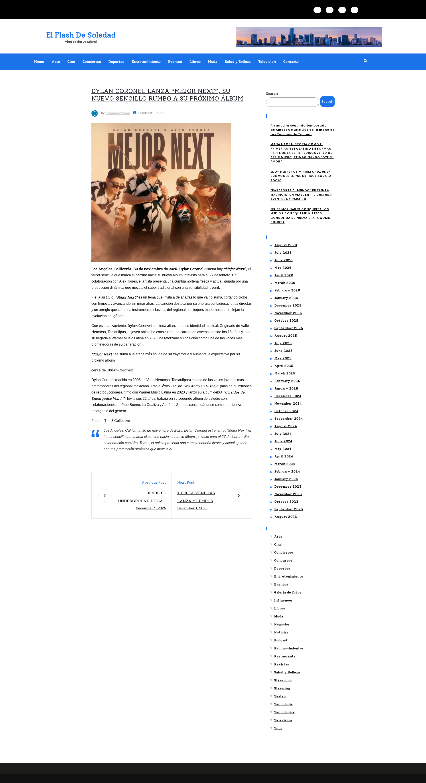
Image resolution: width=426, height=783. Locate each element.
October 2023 (286, 502)
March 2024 (284, 464)
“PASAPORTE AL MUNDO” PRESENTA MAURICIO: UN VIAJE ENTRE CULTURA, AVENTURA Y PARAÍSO (301, 194)
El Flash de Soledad (81, 35)
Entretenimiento (146, 61)
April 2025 (283, 366)
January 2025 (286, 388)
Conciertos (92, 61)
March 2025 (284, 373)
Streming (282, 688)
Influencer (283, 600)
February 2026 (287, 290)
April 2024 (283, 456)
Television (267, 61)
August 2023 (285, 517)
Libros (195, 61)
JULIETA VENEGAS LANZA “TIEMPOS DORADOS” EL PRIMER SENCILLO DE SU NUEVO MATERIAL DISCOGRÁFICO (201, 497)
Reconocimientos (289, 648)
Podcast (281, 640)
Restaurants (285, 656)
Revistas (281, 664)
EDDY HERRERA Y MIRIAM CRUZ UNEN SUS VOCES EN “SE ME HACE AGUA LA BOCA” (300, 176)
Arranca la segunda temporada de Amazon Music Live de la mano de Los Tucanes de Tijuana (302, 129)
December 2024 (287, 396)
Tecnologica (284, 712)
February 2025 (287, 381)
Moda (212, 61)
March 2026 (284, 283)
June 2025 (283, 351)
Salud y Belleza (238, 61)
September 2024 (288, 419)
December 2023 (288, 486)
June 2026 (283, 260)
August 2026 (285, 245)
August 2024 (285, 426)
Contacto (291, 61)
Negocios (282, 624)
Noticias (281, 632)
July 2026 (283, 253)
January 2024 (286, 479)
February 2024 (287, 471)
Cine (71, 61)
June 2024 (283, 441)
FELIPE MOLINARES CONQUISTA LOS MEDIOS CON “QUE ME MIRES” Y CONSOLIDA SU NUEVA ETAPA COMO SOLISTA (300, 215)
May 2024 (282, 449)
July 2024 (283, 434)
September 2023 (288, 509)
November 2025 (288, 313)
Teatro (280, 696)
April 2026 (283, 275)
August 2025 (285, 336)
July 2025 (283, 343)
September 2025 (288, 328)
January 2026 (286, 298)
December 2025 (288, 305)
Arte (56, 61)
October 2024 (286, 411)
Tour (278, 728)
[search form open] (365, 61)
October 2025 (286, 320)
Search (272, 93)
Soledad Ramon (118, 113)
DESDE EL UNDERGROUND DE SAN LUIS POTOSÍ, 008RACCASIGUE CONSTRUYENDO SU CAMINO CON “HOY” (142, 497)
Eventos (175, 61)
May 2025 (283, 358)
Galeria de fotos (287, 592)
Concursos (283, 560)
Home (39, 61)
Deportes (116, 61)
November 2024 (288, 403)
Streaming (283, 680)
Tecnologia (283, 704)
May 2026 (283, 268)
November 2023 (288, 494)
